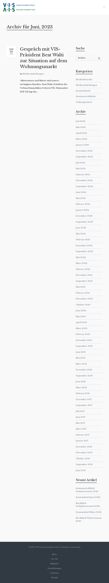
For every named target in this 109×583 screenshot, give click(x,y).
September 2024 (84, 186)
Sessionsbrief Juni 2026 (88, 497)
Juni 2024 (81, 192)
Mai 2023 (81, 233)
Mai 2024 (81, 198)
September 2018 (84, 375)
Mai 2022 (81, 257)
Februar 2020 (83, 334)
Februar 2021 (83, 293)
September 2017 (84, 405)
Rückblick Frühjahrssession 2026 (88, 504)
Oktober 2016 (83, 458)
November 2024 (84, 180)
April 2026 (81, 133)
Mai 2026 (81, 127)
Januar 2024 (82, 210)
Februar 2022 (83, 269)
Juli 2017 (80, 411)
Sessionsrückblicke (86, 96)
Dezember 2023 (84, 216)
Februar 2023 (83, 239)
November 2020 (84, 298)
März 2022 (81, 263)
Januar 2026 (82, 145)
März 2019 (81, 364)
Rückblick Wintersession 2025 (89, 519)
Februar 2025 (83, 174)
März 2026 (81, 139)
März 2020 (81, 328)
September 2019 (84, 346)
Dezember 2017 (84, 399)
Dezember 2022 (84, 245)
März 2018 (81, 387)
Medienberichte (84, 79)
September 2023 (84, 222)
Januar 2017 (82, 440)
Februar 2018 (83, 393)
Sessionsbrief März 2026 (88, 512)
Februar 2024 (83, 204)
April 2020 (81, 322)
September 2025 (84, 156)
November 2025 (84, 151)
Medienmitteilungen (33, 73)
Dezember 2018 (84, 369)
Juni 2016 (81, 470)
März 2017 (81, 429)
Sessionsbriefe (83, 90)
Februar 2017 (82, 435)
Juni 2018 (81, 381)
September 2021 (84, 281)
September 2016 (84, 464)
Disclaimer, (66, 547)
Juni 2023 (81, 227)
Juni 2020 (81, 310)
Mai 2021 (80, 287)
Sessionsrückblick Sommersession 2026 (87, 490)
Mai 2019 (80, 358)
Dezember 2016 (84, 446)
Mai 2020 (81, 316)
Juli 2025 (80, 162)
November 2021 (84, 275)
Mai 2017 (80, 423)
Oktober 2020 (83, 304)
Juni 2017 (80, 417)
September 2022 (84, 251)
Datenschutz (76, 547)
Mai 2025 (81, 168)
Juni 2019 (81, 352)
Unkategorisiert (84, 102)
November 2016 (84, 452)
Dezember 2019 (84, 340)
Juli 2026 (80, 121)
